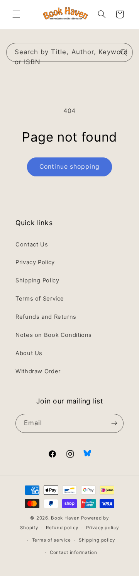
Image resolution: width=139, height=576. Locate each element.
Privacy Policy (35, 262)
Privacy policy (102, 527)
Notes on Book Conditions (53, 335)
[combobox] (70, 52)
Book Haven (65, 518)
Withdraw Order (38, 371)
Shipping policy (97, 540)
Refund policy (62, 527)
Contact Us (31, 244)
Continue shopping (69, 166)
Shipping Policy (37, 280)
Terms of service (51, 540)
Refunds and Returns (45, 316)
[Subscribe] (114, 423)
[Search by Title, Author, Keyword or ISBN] (123, 52)
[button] (16, 14)
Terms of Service (39, 298)
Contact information (73, 552)
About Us (28, 353)
